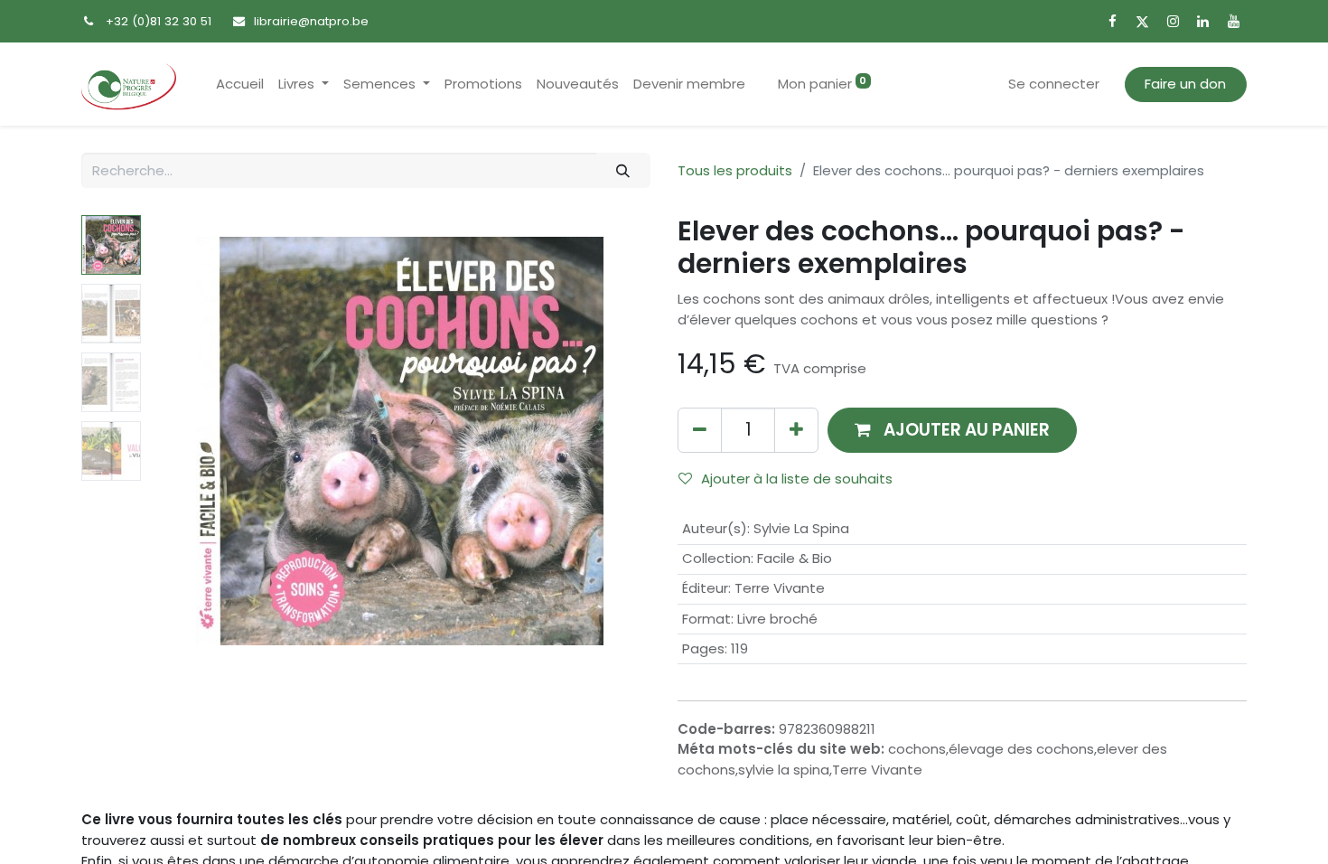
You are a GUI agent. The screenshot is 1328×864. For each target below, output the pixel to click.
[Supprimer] (700, 430)
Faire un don (1185, 83)
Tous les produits (735, 170)
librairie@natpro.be (311, 21)
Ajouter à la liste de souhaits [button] (797, 478)
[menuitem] (240, 84)
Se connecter (1053, 83)
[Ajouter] (796, 430)
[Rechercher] (623, 170)
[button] (187, 441)
